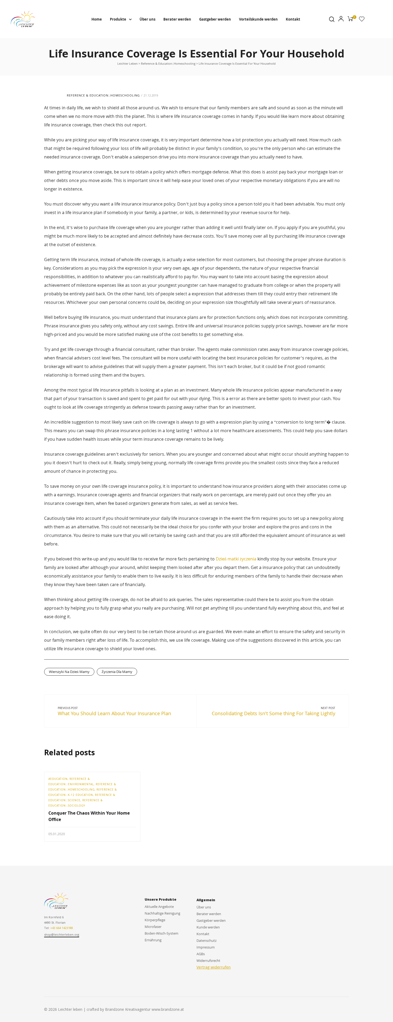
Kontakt (293, 19)
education (59, 779)
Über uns (147, 19)
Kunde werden (208, 927)
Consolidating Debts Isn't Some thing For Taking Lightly (273, 713)
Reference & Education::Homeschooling (103, 95)
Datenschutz (206, 940)
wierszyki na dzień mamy (69, 671)
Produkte (118, 19)
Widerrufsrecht (208, 960)
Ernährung (153, 940)
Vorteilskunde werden (258, 19)
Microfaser (153, 926)
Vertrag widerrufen (213, 967)
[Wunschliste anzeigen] (361, 20)
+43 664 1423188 (61, 928)
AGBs (200, 953)
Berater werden (177, 19)
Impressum (205, 947)
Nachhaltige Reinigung (162, 913)
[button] (61, 934)
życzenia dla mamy (117, 671)
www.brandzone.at (168, 1009)
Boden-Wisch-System (161, 933)
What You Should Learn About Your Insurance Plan (114, 713)
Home (96, 19)
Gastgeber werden (215, 19)
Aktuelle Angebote (159, 906)
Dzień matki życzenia (236, 559)
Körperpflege (155, 920)
